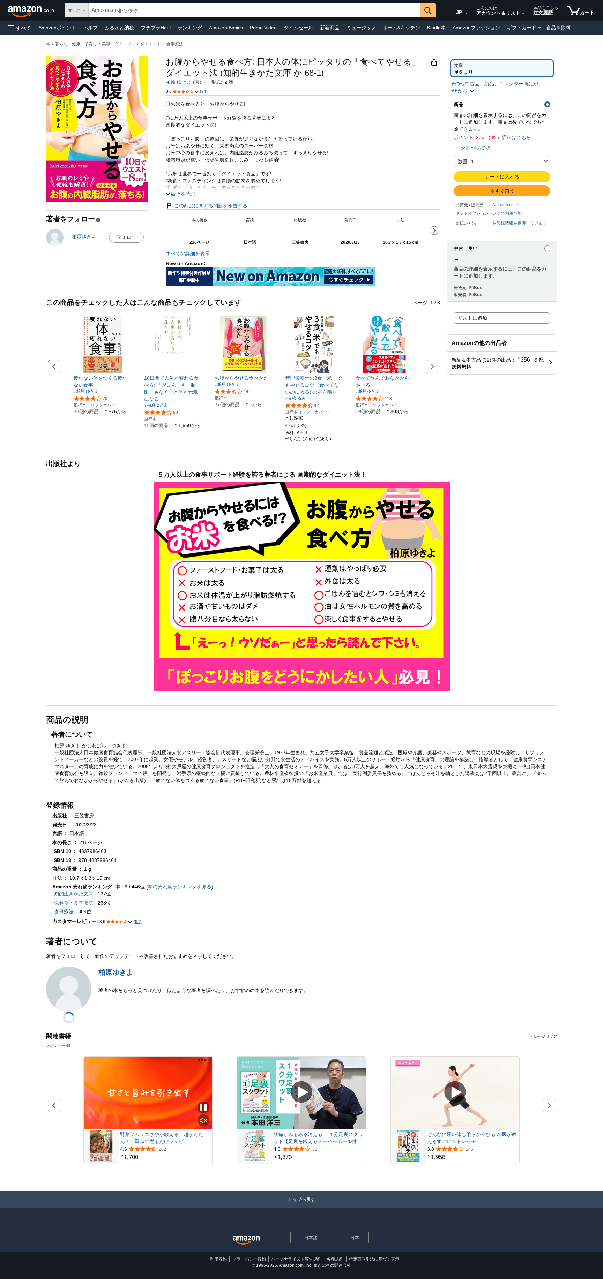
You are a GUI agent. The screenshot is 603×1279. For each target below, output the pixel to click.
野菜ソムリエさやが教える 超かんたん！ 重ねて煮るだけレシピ (161, 1138)
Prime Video (263, 27)
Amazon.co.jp (505, 205)
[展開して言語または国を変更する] (466, 13)
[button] (19, 28)
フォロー (126, 237)
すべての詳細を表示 (188, 253)
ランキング (190, 27)
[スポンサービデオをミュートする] (203, 1120)
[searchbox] (254, 10)
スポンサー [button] (55, 1045)
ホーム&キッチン (401, 27)
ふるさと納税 (119, 27)
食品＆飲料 (558, 27)
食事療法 (174, 43)
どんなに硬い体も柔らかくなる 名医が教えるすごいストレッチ (471, 1138)
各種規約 (335, 1259)
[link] (102, 381)
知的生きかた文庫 (73, 893)
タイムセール (298, 27)
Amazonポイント (57, 27)
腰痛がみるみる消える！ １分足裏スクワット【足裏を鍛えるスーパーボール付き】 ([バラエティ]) (318, 1138)
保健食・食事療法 (73, 903)
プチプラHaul (156, 27)
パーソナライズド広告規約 (296, 1259)
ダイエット (150, 43)
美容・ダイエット (118, 43)
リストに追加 (472, 318)
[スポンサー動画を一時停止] (203, 1108)
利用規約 (218, 1259)
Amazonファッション (476, 27)
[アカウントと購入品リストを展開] (523, 13)
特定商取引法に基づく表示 (374, 1259)
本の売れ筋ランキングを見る (179, 887)
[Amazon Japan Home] (246, 1240)
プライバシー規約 (249, 1259)
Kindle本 (436, 27)
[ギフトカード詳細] (539, 28)
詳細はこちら (516, 137)
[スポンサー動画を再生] (301, 1092)
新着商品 (330, 27)
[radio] (502, 68)
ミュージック (361, 27)
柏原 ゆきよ (179, 82)
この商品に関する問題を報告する (210, 206)
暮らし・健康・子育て (76, 43)
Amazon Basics (226, 27)
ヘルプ (90, 27)
